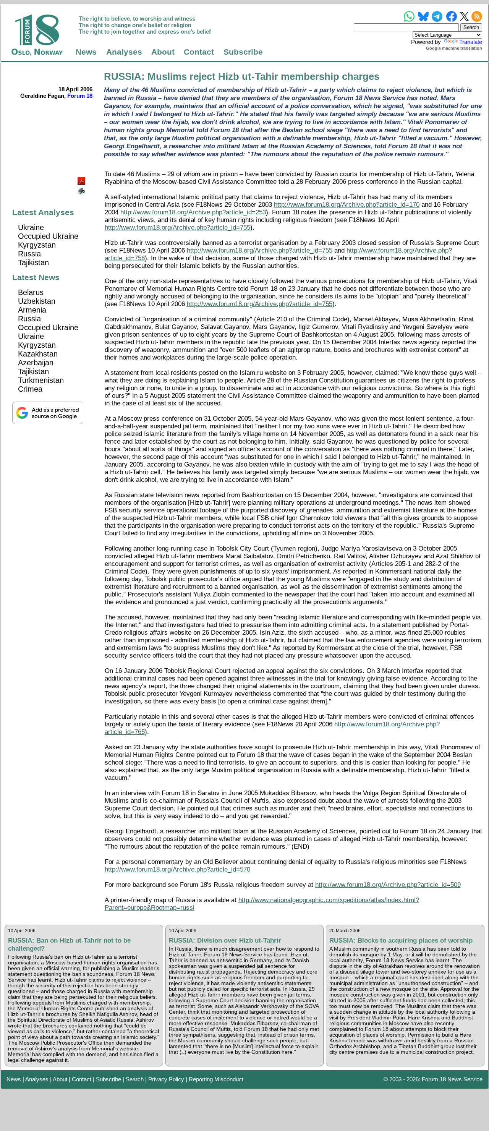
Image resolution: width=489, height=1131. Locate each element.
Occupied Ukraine (48, 236)
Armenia (32, 310)
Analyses (124, 52)
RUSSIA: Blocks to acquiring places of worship (401, 940)
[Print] (82, 188)
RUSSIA (122, 76)
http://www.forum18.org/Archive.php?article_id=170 (346, 204)
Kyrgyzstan (37, 245)
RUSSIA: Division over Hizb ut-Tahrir (225, 940)
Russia (29, 254)
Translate (470, 42)
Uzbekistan (36, 301)
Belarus (31, 292)
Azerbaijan (35, 362)
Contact (199, 52)
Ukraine (31, 227)
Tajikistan (33, 262)
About (163, 52)
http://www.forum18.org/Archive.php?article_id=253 (193, 212)
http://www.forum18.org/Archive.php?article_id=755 (177, 227)
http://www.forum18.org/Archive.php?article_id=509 (388, 884)
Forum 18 (79, 95)
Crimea (30, 389)
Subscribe (243, 52)
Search (135, 1079)
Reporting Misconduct (216, 1079)
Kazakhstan (38, 354)
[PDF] (82, 179)
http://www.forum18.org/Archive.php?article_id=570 (177, 869)
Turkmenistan (41, 380)
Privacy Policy (166, 1079)
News (86, 52)
